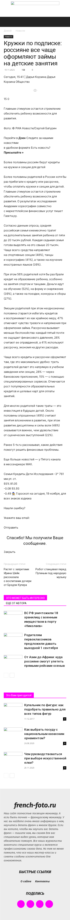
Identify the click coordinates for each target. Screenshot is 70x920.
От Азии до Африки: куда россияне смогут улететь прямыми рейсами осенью (44, 661)
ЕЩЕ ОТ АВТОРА (16, 603)
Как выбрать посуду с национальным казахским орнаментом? (44, 734)
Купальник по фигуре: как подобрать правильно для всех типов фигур (45, 709)
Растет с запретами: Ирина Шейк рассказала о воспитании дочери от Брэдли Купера (17, 577)
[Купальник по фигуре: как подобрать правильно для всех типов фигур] (13, 710)
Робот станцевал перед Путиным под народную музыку (50, 573)
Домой (8, 30)
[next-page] (12, 675)
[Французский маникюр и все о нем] (35, 8)
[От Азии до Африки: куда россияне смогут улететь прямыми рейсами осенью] (13, 661)
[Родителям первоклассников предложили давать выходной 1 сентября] (13, 639)
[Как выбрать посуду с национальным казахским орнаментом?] (13, 734)
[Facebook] (21, 904)
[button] (6, 22)
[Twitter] (40, 904)
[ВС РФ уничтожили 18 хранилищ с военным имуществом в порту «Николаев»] (13, 617)
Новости (20, 30)
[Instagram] (30, 904)
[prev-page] (6, 675)
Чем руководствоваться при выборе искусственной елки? (45, 758)
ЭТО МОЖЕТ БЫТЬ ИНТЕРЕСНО (25, 598)
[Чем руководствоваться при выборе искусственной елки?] (13, 759)
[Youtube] (49, 904)
